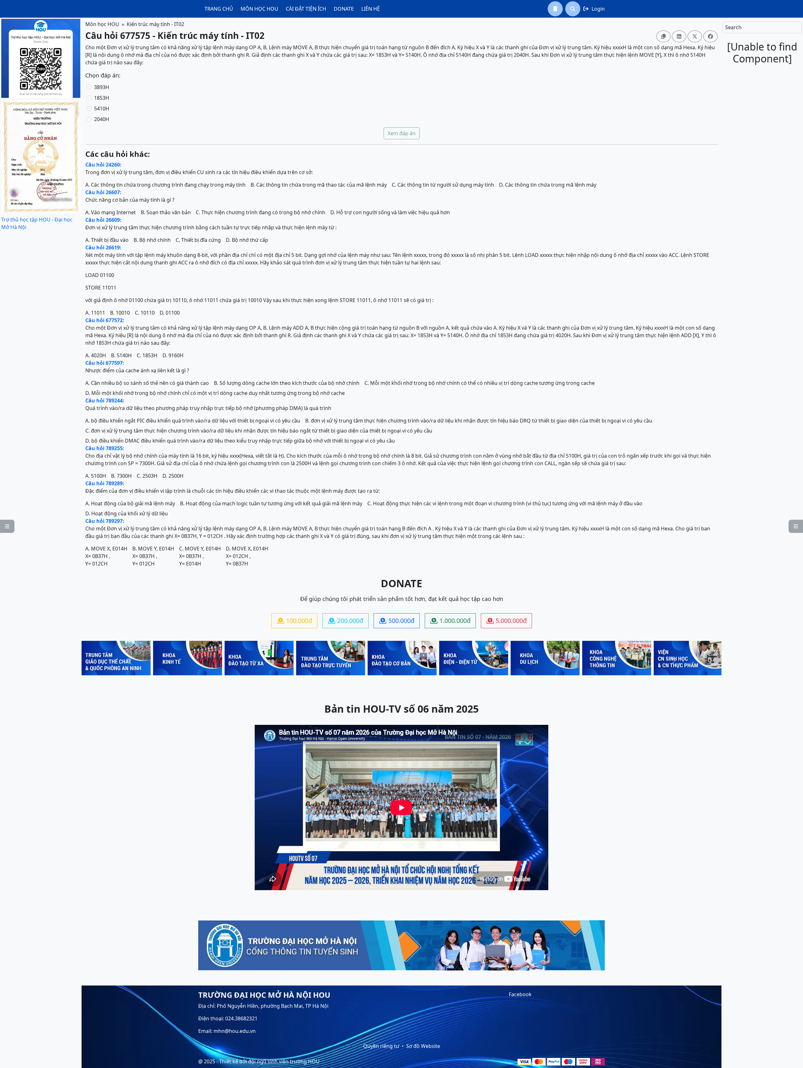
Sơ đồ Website (423, 1046)
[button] (555, 8)
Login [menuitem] (594, 8)
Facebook (520, 994)
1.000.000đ (450, 620)
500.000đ (396, 620)
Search (733, 27)
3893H (101, 87)
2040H (101, 119)
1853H (101, 97)
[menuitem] (219, 8)
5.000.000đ (507, 620)
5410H (101, 108)
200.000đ (345, 620)
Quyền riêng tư (381, 1046)
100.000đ (294, 620)
